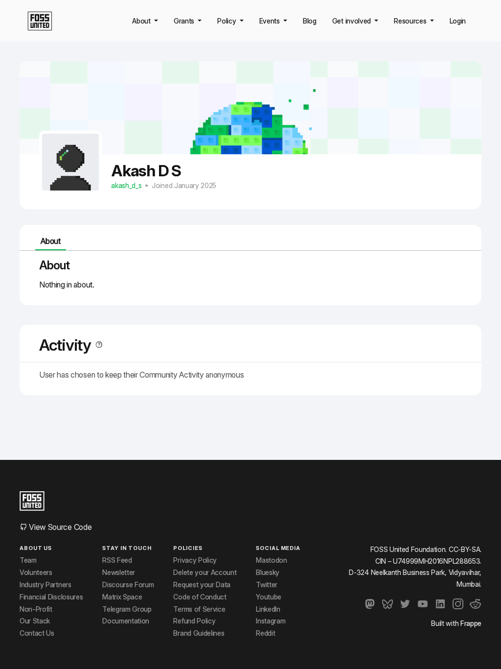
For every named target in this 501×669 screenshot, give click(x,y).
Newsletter (118, 572)
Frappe (470, 623)
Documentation (125, 621)
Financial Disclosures (51, 597)
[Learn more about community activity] (97, 345)
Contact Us (37, 633)
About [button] (142, 21)
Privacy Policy (195, 560)
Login (458, 21)
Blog (310, 21)
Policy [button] (227, 21)
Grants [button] (185, 21)
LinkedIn (268, 609)
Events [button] (270, 21)
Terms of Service (199, 609)
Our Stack (35, 621)
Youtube (268, 597)
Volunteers (36, 572)
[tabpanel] (250, 274)
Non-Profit (36, 609)
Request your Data (201, 585)
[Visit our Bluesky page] (387, 604)
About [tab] (50, 241)
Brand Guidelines (198, 633)
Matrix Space (122, 597)
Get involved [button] (352, 21)
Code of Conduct (199, 597)
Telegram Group (127, 609)
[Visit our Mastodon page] (370, 604)
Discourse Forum (128, 585)
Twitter (266, 585)
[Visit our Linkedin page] (440, 604)
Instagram (270, 621)
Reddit (265, 633)
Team (28, 560)
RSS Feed (117, 560)
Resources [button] (411, 21)
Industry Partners (45, 585)
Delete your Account (204, 572)
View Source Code (59, 527)
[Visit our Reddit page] (475, 604)
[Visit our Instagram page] (458, 604)
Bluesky (267, 572)
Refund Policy (194, 621)
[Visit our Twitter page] (405, 604)
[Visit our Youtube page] (423, 604)
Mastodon (271, 560)
